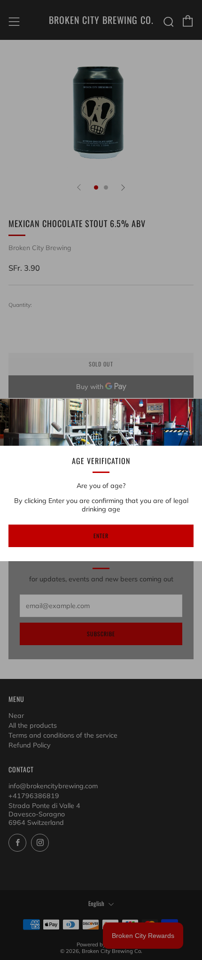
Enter (101, 536)
